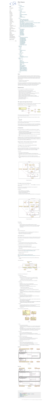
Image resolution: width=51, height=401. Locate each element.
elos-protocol (21, 8)
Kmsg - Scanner (22, 61)
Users (10, 10)
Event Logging (22, 30)
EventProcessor (22, 31)
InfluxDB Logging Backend (23, 68)
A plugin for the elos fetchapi (23, 70)
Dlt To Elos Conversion (23, 50)
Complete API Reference (12, 28)
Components (11, 15)
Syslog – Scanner (22, 63)
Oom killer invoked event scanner (24, 62)
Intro (10, 24)
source (21, 13)
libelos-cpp (11, 18)
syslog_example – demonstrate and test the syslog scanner (27, 24)
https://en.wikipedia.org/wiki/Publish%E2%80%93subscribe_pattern (26, 255)
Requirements (11, 25)
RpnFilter (21, 16)
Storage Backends (22, 66)
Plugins (20, 58)
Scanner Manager (22, 34)
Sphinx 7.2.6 (34, 399)
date (20, 12)
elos (10, 6)
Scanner (21, 60)
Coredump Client (22, 6)
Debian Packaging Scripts (12, 37)
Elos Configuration (22, 29)
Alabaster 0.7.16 (37, 399)
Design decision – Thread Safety (24, 37)
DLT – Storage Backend (23, 65)
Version (20, 71)
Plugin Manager (22, 33)
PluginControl (21, 32)
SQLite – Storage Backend (23, 69)
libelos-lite (20, 46)
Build (20, 47)
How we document (12, 30)
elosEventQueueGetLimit (23, 40)
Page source (40, 399)
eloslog (21, 11)
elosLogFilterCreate (22, 41)
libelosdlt (11, 20)
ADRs (10, 29)
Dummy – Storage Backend (23, 67)
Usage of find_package (12, 36)
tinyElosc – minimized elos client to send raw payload (26, 25)
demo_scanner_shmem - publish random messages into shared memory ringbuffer (30, 22)
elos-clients (20, 5)
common (20, 7)
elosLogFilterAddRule (22, 42)
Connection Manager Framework (24, 56)
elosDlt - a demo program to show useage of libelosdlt (26, 26)
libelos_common (21, 57)
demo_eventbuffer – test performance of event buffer (26, 23)
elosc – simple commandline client (24, 20)
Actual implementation (23, 38)
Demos (20, 18)
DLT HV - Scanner (22, 64)
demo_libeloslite (22, 21)
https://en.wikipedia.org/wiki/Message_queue (29, 250)
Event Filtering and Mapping (23, 14)
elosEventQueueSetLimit (23, 39)
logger (21, 15)
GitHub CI (11, 32)
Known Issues (21, 52)
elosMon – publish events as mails (24, 19)
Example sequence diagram (23, 44)
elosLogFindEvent (22, 43)
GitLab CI (11, 33)
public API (11, 12)
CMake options (11, 35)
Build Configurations (12, 34)
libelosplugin (20, 53)
